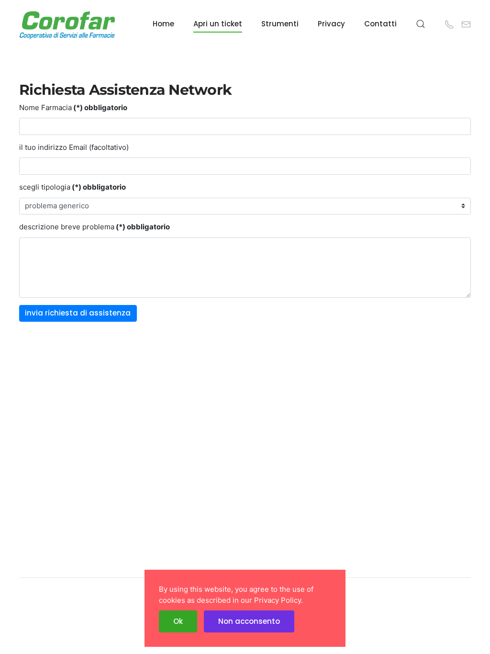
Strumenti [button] (280, 24)
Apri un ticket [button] (217, 24)
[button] (420, 24)
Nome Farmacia (73, 107)
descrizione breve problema (94, 226)
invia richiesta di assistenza (78, 313)
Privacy (331, 24)
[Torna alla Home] (67, 24)
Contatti (380, 24)
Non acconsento (249, 621)
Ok (178, 621)
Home (163, 24)
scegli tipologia (72, 187)
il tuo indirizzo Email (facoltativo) (74, 147)
